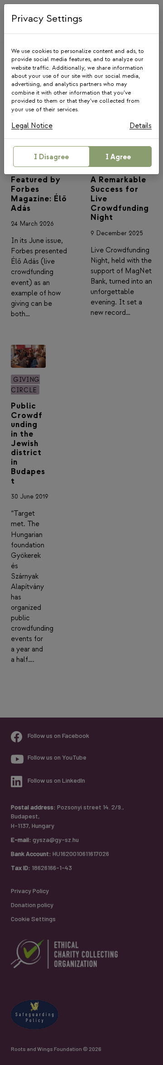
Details (140, 126)
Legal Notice (32, 126)
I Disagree (51, 157)
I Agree (118, 157)
